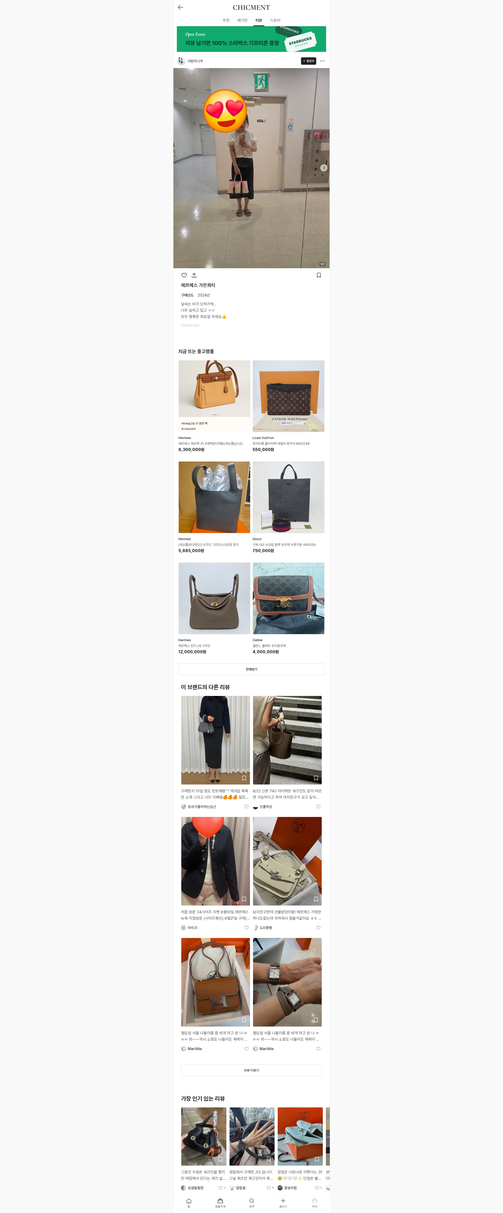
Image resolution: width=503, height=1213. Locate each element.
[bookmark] (319, 275)
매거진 (242, 20)
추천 (226, 20)
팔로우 (310, 61)
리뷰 (258, 20)
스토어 (275, 20)
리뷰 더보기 (251, 1070)
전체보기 (251, 669)
